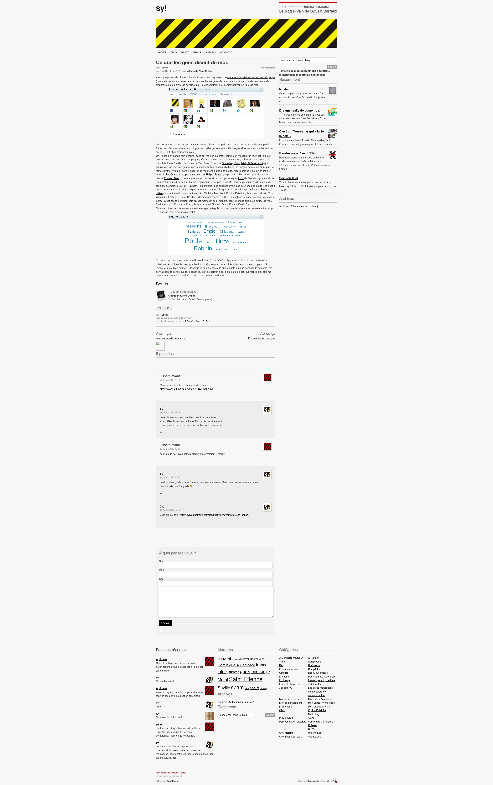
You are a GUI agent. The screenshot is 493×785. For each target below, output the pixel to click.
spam (237, 687)
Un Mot (312, 729)
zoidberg (263, 688)
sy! (161, 7)
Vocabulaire (314, 736)
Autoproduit (314, 661)
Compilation (314, 669)
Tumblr (197, 52)
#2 (161, 412)
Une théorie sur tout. (290, 736)
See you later (288, 178)
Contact (225, 52)
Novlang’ (285, 89)
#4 (161, 477)
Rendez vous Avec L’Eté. (297, 153)
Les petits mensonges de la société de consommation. (320, 691)
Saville (165, 67)
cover (245, 659)
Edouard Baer (171, 178)
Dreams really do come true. (299, 110)
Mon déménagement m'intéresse (290, 704)
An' (158, 713)
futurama (232, 671)
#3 (161, 448)
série (247, 688)
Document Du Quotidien (321, 676)
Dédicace (247, 664)
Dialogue (284, 676)
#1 (161, 379)
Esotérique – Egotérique (321, 680)
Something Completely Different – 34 (242, 163)
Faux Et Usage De (289, 684)
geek (245, 671)
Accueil (162, 52)
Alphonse (161, 659)
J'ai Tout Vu (285, 687)
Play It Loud (286, 717)
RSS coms (323, 6)
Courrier (283, 672)
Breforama (314, 665)
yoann (159, 724)
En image (284, 680)
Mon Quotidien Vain (319, 706)
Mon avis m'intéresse (320, 699)
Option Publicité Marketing (317, 712)
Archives (284, 206)
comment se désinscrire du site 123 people (251, 77)
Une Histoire (286, 732)
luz (268, 671)
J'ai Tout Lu (314, 684)
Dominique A (228, 664)
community (237, 659)
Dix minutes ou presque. (261, 338)
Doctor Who (257, 659)
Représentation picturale (292, 721)
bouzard (224, 658)
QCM (311, 717)
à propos (210, 52)
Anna (241, 178)
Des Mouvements (318, 672)
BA (281, 665)
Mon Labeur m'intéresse (321, 702)
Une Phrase (314, 732)
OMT (282, 710)
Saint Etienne (245, 679)
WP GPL (331, 780)
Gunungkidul (313, 780)
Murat (223, 679)
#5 (161, 509)
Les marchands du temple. (171, 338)
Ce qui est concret (289, 669)
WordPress (172, 780)
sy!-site (185, 52)
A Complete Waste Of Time (200, 70)
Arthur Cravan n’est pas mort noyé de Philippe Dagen (192, 174)
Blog (174, 52)
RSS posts (309, 6)
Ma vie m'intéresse (289, 699)
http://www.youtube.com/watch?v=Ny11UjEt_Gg (186, 389)
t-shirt (254, 687)
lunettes (258, 671)
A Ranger (313, 657)
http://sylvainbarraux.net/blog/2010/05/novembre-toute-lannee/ (214, 515)
